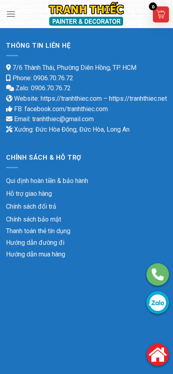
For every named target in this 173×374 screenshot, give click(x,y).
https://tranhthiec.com (71, 98)
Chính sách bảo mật (33, 219)
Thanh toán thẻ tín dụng (38, 231)
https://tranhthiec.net (138, 98)
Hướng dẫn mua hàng (35, 254)
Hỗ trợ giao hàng (29, 193)
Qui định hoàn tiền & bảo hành (47, 181)
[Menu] (11, 14)
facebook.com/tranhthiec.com (66, 109)
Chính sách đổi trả (31, 206)
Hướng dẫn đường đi (35, 242)
